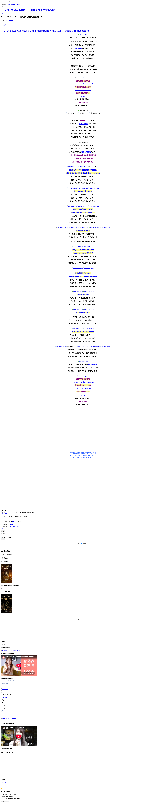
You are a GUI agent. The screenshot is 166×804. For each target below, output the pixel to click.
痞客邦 (13, 521)
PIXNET (73, 785)
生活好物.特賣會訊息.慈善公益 (16, 526)
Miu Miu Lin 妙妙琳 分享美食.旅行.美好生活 (7, 680)
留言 (16, 521)
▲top (2, 528)
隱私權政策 (90, 785)
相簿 (4, 22)
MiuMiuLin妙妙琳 (4, 513)
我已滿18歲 (3, 801)
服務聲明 (95, 785)
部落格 (4, 24)
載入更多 (2, 531)
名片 (4, 25)
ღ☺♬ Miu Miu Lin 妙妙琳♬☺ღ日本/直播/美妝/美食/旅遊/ (28, 10)
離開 (7, 801)
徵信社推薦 (3, 782)
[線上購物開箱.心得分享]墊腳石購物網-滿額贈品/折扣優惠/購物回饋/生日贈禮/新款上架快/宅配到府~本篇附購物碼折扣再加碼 (46, 31)
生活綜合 (11, 20)
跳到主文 (3, 13)
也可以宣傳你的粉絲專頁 (4, 683)
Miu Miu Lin (2, 710)
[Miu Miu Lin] (1, 711)
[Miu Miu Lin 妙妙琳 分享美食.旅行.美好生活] (1, 682)
